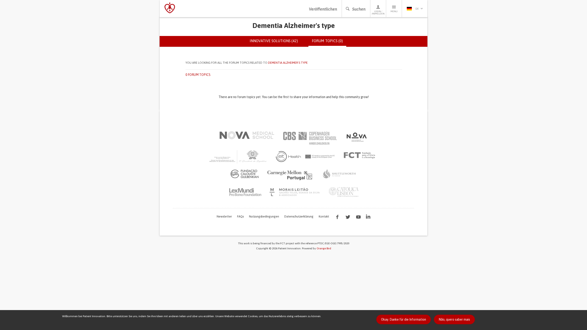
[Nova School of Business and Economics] (356, 137)
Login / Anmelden (378, 12)
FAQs (240, 216)
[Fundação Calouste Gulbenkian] (244, 173)
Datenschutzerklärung (298, 216)
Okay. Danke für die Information (403, 319)
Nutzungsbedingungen (264, 216)
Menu (394, 11)
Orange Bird (324, 248)
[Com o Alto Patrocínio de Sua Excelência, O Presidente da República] (238, 156)
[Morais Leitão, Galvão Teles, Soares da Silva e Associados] (295, 192)
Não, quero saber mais (454, 319)
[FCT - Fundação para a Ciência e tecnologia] (360, 155)
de (417, 8)
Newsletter (224, 216)
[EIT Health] (305, 156)
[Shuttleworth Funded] (339, 173)
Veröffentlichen (323, 9)
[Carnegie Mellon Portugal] (290, 175)
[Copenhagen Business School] (309, 138)
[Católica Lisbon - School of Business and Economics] (344, 192)
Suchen (358, 9)
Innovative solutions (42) (274, 41)
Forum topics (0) (329, 43)
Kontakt (324, 216)
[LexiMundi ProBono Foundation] (245, 192)
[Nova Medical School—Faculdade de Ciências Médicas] (246, 135)
